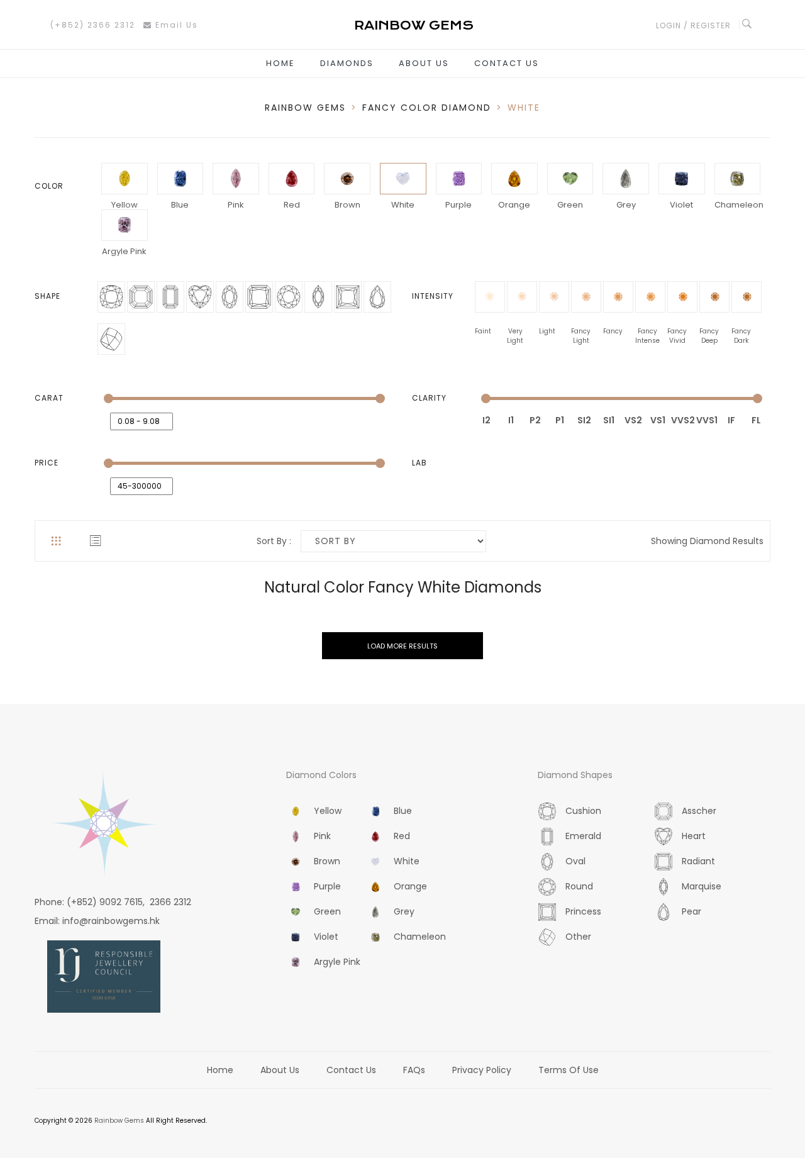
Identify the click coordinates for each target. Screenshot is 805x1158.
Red (292, 204)
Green (570, 204)
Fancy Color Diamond (426, 107)
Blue (180, 204)
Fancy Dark (741, 331)
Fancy (613, 331)
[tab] (56, 541)
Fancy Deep (709, 331)
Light (547, 331)
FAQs (414, 1070)
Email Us (175, 24)
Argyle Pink (124, 251)
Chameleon (737, 204)
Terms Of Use (568, 1070)
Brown (347, 204)
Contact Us (506, 63)
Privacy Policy (481, 1070)
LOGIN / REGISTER (693, 25)
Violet (681, 204)
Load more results (402, 646)
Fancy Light (581, 331)
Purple (458, 204)
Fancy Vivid (677, 331)
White (402, 204)
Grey (626, 204)
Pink (236, 204)
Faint (483, 331)
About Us (424, 63)
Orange (514, 204)
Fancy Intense (647, 331)
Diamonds (347, 63)
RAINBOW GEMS (305, 107)
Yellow (124, 204)
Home (280, 63)
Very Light (515, 331)
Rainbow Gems (119, 1120)
